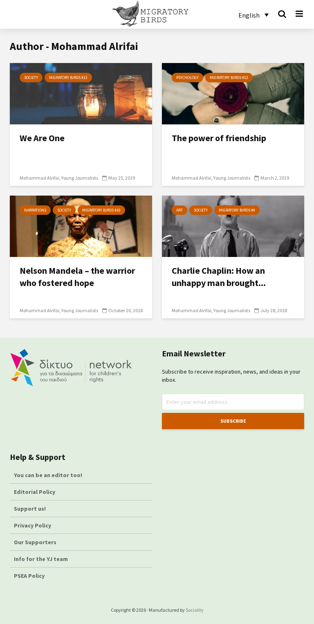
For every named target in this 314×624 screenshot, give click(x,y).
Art (179, 210)
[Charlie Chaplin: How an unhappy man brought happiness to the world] (233, 225)
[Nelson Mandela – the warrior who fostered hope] (81, 225)
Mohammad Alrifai (39, 178)
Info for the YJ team (41, 559)
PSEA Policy (29, 575)
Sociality (195, 610)
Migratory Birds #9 (237, 210)
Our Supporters (35, 542)
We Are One (42, 138)
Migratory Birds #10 (101, 210)
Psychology (187, 77)
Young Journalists (79, 178)
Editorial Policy (35, 492)
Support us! (30, 508)
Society (31, 77)
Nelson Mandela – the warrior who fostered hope (77, 276)
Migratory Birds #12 (229, 77)
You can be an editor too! (48, 475)
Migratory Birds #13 (68, 77)
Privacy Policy (32, 525)
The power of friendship (219, 138)
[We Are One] (81, 93)
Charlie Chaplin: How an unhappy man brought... (219, 276)
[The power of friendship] (233, 93)
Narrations (35, 210)
